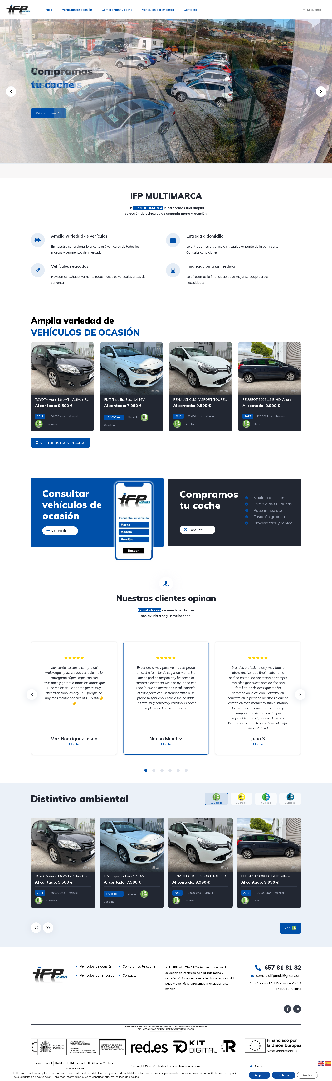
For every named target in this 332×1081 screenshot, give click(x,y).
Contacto (190, 10)
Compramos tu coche (117, 10)
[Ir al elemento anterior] (36, 927)
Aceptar (259, 1075)
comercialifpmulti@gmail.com (278, 975)
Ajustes (307, 1075)
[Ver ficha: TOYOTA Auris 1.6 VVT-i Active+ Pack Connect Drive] (62, 386)
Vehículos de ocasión (77, 10)
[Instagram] (297, 1009)
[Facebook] (287, 1009)
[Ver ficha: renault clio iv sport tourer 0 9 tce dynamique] (200, 386)
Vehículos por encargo (158, 10)
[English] (321, 1063)
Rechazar (284, 1075)
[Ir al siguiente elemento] (48, 927)
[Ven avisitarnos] (166, 91)
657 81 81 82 (282, 967)
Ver (287, 928)
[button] (145, 770)
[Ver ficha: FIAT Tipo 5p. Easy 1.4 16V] (131, 386)
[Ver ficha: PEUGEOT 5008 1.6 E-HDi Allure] (269, 386)
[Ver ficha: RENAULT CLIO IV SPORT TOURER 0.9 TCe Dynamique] (200, 863)
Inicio (48, 10)
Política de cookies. (126, 1077)
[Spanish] (328, 1063)
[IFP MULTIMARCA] (18, 10)
